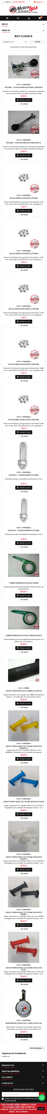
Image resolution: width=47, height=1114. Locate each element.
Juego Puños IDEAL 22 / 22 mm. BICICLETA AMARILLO (23, 747)
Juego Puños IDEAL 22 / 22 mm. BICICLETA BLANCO (23, 858)
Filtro (37, 42)
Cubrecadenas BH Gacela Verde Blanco (23, 635)
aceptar (41, 1109)
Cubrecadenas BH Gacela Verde (23, 583)
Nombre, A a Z (15, 42)
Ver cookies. (22, 1111)
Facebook (6, 1056)
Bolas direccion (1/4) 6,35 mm (24, 198)
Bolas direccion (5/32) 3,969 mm (24, 364)
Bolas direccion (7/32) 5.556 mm (24, 419)
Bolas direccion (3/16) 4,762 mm (24, 309)
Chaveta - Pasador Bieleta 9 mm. (24, 475)
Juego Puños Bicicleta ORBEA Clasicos (23, 691)
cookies (24, 1104)
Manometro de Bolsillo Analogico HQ (24, 1023)
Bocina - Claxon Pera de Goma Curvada (24, 87)
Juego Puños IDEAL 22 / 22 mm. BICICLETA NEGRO (23, 913)
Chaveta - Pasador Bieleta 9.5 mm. (24, 530)
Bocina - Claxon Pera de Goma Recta (23, 143)
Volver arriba (37, 1048)
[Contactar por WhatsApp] (42, 1097)
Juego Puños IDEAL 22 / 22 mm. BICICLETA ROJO (23, 969)
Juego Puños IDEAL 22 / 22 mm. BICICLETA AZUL (23, 801)
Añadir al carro (24, 100)
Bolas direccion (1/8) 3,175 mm (24, 253)
